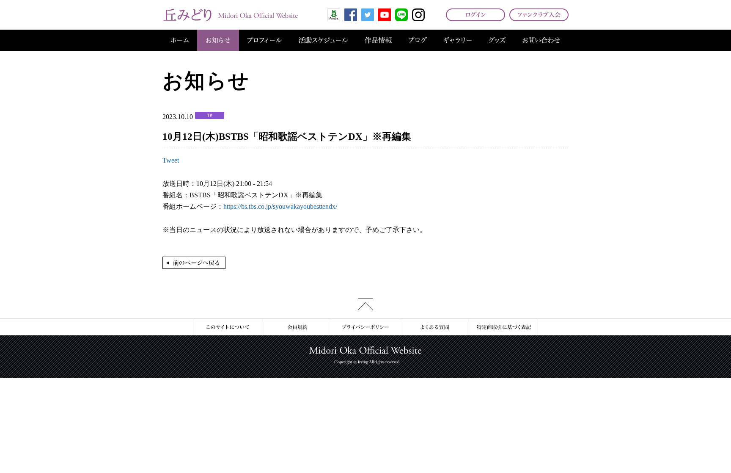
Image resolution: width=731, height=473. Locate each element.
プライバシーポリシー (365, 327)
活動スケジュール (323, 40)
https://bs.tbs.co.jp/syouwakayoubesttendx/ (280, 206)
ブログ (417, 40)
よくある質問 (434, 327)
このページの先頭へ (365, 304)
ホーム (179, 40)
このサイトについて (227, 327)
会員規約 (296, 327)
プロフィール (264, 40)
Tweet (170, 160)
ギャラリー (457, 40)
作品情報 (378, 40)
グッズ (497, 40)
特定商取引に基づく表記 (503, 327)
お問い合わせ (541, 40)
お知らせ (218, 40)
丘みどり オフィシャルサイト (230, 15)
